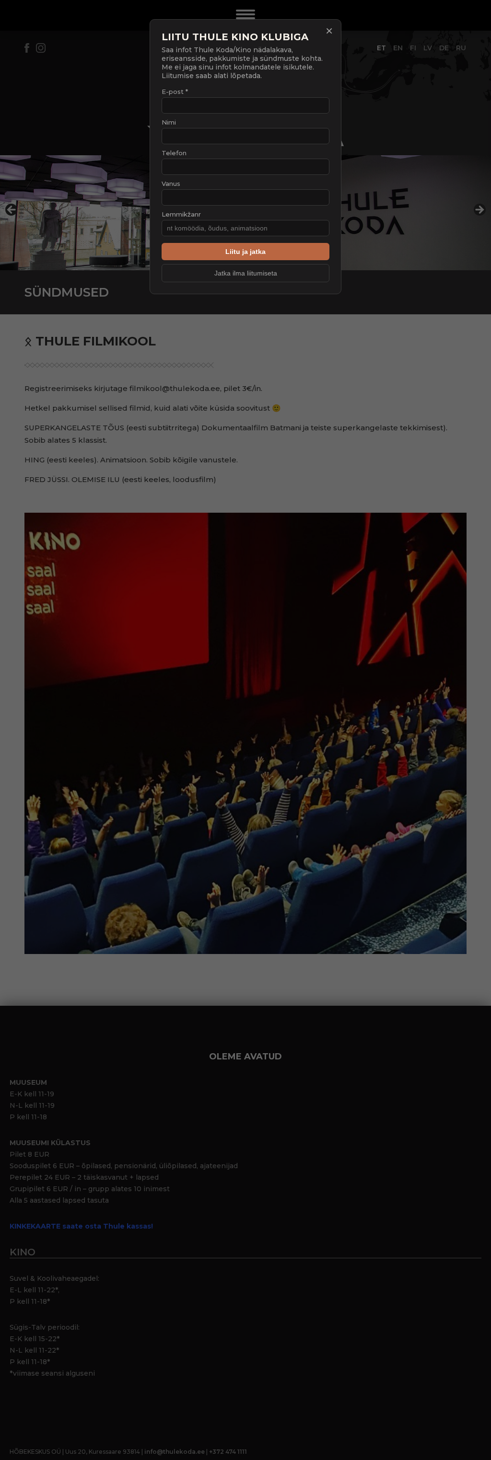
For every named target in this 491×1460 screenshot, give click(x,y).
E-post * (175, 91)
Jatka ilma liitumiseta (245, 273)
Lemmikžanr (181, 214)
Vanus (171, 183)
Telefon (174, 153)
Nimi (169, 122)
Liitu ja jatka (245, 251)
